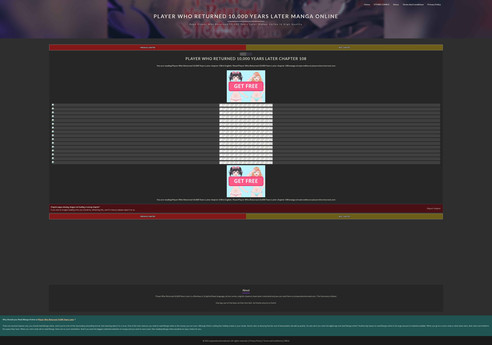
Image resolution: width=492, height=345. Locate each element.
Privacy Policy (434, 4)
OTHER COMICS (381, 4)
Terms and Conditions (413, 4)
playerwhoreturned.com (323, 65)
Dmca (396, 4)
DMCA (286, 340)
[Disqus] (246, 251)
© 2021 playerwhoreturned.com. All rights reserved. (225, 340)
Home (367, 4)
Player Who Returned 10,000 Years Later (56, 319)
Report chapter (434, 208)
